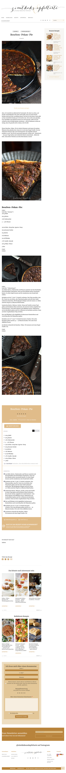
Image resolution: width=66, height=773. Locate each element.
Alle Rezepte (14, 756)
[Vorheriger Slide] (4, 610)
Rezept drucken (13, 426)
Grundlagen (14, 754)
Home (2, 17)
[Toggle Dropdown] (13, 17)
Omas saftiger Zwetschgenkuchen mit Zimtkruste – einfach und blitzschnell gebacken (57, 68)
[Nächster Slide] (39, 610)
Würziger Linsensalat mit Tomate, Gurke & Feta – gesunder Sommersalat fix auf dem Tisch (57, 36)
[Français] (59, 754)
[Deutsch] (61, 754)
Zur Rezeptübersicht (54, 76)
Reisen (13, 758)
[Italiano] (62, 754)
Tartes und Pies (25, 31)
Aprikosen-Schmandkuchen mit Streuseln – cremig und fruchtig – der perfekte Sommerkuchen (57, 47)
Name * (22, 668)
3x (38, 430)
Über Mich (30, 17)
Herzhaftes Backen (50, 762)
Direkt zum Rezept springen (21, 108)
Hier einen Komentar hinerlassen (21, 697)
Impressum (12, 768)
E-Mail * (21, 672)
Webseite (21, 677)
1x (33, 430)
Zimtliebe (49, 757)
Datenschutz (20, 768)
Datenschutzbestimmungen (25, 713)
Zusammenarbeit (5, 20)
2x (35, 430)
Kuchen (15, 31)
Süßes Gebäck (50, 759)
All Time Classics (49, 755)
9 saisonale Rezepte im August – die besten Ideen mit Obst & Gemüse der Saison (57, 57)
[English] (57, 754)
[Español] (57, 755)
